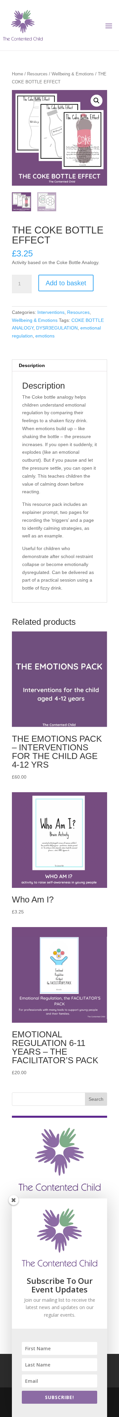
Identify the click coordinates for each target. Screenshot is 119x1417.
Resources (37, 73)
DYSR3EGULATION (57, 328)
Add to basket (66, 283)
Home (17, 73)
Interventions (50, 312)
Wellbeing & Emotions (73, 73)
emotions (45, 335)
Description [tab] (32, 365)
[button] (96, 101)
